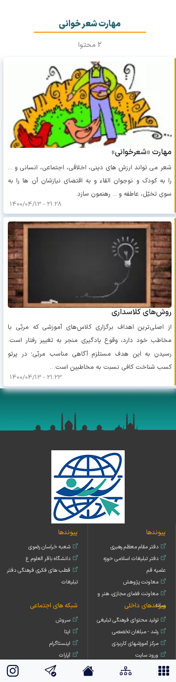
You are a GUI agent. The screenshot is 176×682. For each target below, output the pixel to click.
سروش (63, 620)
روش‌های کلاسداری (141, 312)
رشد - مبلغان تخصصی (135, 632)
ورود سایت (146, 655)
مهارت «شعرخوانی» (141, 152)
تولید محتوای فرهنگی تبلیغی (127, 620)
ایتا (67, 632)
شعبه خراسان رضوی (49, 547)
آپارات (64, 655)
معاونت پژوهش (140, 582)
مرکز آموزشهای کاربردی (135, 644)
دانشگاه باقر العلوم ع (48, 559)
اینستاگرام (59, 644)
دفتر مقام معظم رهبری (134, 547)
